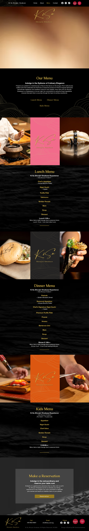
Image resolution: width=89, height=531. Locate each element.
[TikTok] (69, 3)
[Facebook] (62, 3)
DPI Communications (78, 527)
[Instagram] (66, 3)
